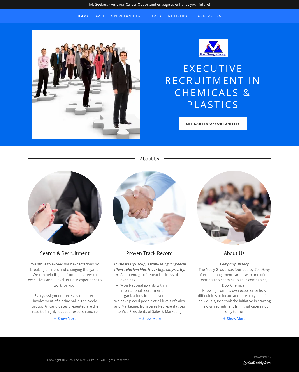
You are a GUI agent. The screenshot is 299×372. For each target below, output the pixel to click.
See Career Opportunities (213, 123)
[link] (213, 49)
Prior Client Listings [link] (169, 16)
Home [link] (83, 16)
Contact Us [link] (209, 16)
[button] (64, 318)
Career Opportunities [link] (118, 16)
